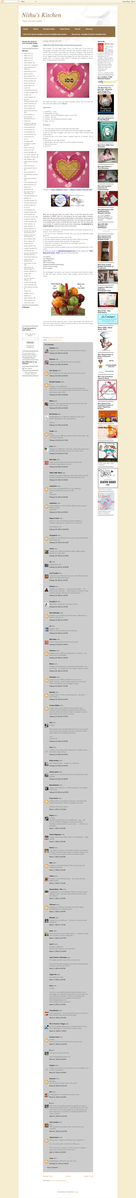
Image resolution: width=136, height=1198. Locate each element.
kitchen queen (54, 772)
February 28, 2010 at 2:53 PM (58, 620)
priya (51, 446)
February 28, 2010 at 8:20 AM (58, 353)
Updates (26, 296)
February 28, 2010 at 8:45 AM (58, 376)
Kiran (51, 986)
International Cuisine (30, 168)
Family (26, 121)
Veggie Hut (53, 974)
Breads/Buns (28, 85)
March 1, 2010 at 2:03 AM (57, 828)
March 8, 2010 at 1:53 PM (57, 1004)
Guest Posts (65, 29)
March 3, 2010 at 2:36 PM (57, 979)
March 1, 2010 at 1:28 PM (57, 898)
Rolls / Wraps (28, 241)
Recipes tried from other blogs (29, 235)
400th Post (27, 58)
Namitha (52, 692)
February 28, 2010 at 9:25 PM (58, 766)
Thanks (26, 291)
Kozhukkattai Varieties (31, 174)
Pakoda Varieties (29, 203)
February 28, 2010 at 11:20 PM (58, 792)
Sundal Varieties (29, 282)
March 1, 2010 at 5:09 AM (57, 857)
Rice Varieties (28, 239)
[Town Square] (27, 368)
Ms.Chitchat (53, 414)
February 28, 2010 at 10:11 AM (58, 542)
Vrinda (51, 548)
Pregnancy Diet (28, 219)
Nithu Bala (52, 459)
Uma (50, 747)
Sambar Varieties (29, 248)
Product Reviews (29, 221)
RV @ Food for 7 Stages (57, 1024)
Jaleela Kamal (54, 1137)
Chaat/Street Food (29, 90)
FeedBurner (30, 347)
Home (25, 29)
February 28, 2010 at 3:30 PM (58, 644)
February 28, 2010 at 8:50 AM (58, 395)
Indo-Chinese (28, 166)
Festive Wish (28, 129)
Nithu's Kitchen (41, 14)
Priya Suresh (53, 798)
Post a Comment (52, 1167)
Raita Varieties (28, 226)
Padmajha (52, 677)
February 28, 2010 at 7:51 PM (58, 686)
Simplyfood (53, 535)
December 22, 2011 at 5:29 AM (58, 1163)
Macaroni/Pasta (29, 184)
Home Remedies (29, 152)
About (35, 29)
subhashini (53, 486)
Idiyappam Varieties (30, 157)
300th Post (27, 56)
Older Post (88, 1176)
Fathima (52, 586)
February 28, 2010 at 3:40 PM (58, 658)
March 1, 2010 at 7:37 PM (57, 925)
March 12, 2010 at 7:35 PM (57, 1031)
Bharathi (52, 917)
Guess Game (28, 147)
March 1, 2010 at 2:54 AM (57, 841)
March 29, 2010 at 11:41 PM (58, 1086)
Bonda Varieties (29, 81)
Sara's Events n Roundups (58, 957)
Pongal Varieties (29, 212)
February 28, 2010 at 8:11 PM (58, 699)
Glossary (89, 29)
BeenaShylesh (54, 785)
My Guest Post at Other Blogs (29, 192)
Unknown (52, 650)
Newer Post (48, 1176)
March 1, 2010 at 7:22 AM (57, 883)
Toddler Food (28, 293)
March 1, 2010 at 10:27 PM (57, 938)
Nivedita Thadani (54, 382)
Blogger (76, 1192)
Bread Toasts (28, 83)
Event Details (28, 114)
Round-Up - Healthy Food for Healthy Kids (89, 34)
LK (50, 626)
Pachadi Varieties (29, 200)
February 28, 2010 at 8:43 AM (58, 364)
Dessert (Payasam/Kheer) (29, 100)
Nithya (51, 401)
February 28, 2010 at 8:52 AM (58, 408)
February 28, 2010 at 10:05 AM (58, 529)
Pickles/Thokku (29, 205)
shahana (52, 348)
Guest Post (27, 150)
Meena (51, 664)
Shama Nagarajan (55, 834)
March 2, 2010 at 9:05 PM (57, 968)
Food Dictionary (29, 134)
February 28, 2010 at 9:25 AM (58, 467)
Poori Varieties (28, 214)
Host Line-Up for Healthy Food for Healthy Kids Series (45, 34)
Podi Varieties (28, 210)
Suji (50, 722)
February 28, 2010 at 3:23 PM (58, 633)
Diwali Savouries (29, 103)
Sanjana (52, 1065)
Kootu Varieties (28, 172)
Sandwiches (27, 250)
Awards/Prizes (28, 71)
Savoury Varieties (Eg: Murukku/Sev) (31, 253)
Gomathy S (53, 601)
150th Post (27, 53)
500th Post (27, 60)
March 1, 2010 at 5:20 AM (57, 870)
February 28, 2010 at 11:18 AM (58, 556)
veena (51, 1158)
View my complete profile (105, 73)
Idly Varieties (28, 159)
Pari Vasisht (53, 370)
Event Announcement (54, 340)
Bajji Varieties (28, 76)
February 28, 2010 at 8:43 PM (58, 754)
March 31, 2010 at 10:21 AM (58, 1116)
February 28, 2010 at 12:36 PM (58, 567)
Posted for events (29, 217)
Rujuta (51, 815)
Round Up (27, 243)
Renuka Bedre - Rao (55, 889)
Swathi (51, 431)
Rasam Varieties (29, 228)
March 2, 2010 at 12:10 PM (57, 951)
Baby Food (27, 74)
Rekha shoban (54, 760)
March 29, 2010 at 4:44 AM (57, 1072)
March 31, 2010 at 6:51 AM (57, 1097)
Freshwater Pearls (29, 358)
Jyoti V (51, 944)
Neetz (51, 931)
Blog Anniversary (29, 78)
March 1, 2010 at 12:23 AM (57, 809)
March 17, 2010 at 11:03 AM (58, 1044)
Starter (26, 276)
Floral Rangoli (28, 132)
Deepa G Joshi (54, 518)
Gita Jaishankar (54, 613)
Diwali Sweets (28, 106)
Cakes (26, 88)
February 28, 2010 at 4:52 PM (58, 671)
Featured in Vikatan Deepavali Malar (30, 124)
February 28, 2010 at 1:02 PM (58, 595)
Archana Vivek (54, 1037)
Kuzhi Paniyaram (29, 182)
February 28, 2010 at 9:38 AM (58, 480)
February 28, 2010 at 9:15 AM (58, 425)
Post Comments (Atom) (59, 1180)
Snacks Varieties (29, 271)
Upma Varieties (28, 298)
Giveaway (27, 141)
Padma (51, 876)
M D (50, 1092)
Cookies (26, 95)
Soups (26, 273)
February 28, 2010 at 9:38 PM (58, 779)
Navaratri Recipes (29, 196)
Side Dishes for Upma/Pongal (28, 268)
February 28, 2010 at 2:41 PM (58, 607)
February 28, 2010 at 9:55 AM (58, 512)
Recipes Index (49, 29)
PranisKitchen (54, 1010)
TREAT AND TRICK (55, 473)
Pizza (26, 207)
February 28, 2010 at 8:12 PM (58, 716)
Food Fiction (28, 136)
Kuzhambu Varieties (30, 178)
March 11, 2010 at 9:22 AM (57, 1018)
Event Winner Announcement (28, 117)
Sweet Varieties (29, 285)
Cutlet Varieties (28, 97)
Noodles (26, 198)
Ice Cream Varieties (30, 154)
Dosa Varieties (28, 108)
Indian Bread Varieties (31, 161)
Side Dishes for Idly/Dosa (28, 260)
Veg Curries (27, 303)
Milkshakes (27, 189)
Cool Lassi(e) (53, 573)
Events (77, 29)
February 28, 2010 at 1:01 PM (58, 580)
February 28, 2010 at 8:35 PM (58, 741)
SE (50, 562)
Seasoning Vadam (29, 257)
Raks (51, 863)
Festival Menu (28, 127)
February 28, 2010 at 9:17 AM (58, 440)
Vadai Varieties (28, 300)
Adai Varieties (28, 63)
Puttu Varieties (28, 224)
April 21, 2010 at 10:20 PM (57, 1152)
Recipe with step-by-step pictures (30, 231)
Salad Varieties (28, 246)
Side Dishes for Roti (30, 263)
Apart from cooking (30, 65)
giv (25, 139)
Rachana (52, 359)
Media (26, 187)
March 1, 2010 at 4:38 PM (57, 911)
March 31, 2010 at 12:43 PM (58, 1131)
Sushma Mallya (54, 705)
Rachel (51, 847)
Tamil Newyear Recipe (31, 287)
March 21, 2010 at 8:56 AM (57, 1059)
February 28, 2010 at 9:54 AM (58, 497)
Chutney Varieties (29, 92)
